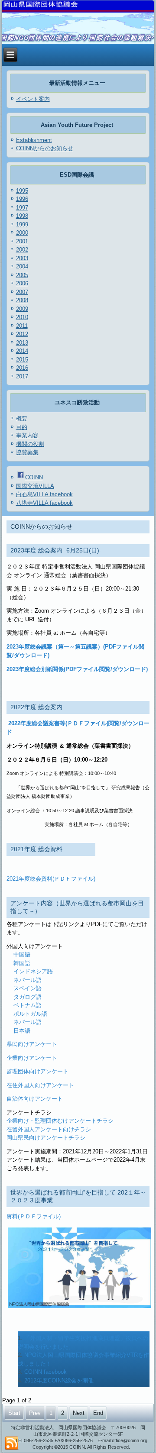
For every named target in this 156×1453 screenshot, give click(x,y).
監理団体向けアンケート (37, 1071)
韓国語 (21, 963)
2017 (22, 376)
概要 (21, 418)
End (98, 1413)
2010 (22, 317)
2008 (22, 300)
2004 (22, 266)
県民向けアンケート (31, 1044)
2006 (22, 283)
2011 (22, 326)
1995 (22, 190)
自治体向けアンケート (34, 1098)
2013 (22, 342)
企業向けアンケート (31, 1058)
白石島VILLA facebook (44, 494)
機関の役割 (30, 444)
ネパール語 (27, 980)
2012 (22, 334)
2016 (22, 368)
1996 (22, 199)
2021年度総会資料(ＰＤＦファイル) (50, 878)
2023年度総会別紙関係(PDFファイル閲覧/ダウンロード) (77, 669)
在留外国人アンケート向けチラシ (48, 1129)
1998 (22, 216)
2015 (22, 359)
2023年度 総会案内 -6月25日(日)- (55, 550)
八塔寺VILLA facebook (44, 503)
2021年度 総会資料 (36, 849)
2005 (22, 275)
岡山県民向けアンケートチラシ (45, 1137)
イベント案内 (33, 99)
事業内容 (27, 435)
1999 (22, 224)
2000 (22, 232)
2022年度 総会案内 (36, 707)
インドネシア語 (33, 971)
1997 (22, 207)
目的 (21, 427)
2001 (22, 241)
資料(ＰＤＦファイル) (33, 1216)
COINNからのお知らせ (44, 148)
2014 (22, 351)
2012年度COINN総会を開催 (59, 1380)
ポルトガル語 (30, 1014)
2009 (22, 309)
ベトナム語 (27, 1005)
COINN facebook (45, 1372)
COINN (34, 477)
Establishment (34, 140)
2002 (22, 249)
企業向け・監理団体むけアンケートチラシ (60, 1120)
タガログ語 (27, 997)
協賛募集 (27, 452)
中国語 (21, 954)
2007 (22, 292)
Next (78, 1413)
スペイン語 (27, 988)
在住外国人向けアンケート (40, 1085)
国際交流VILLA (35, 486)
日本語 (21, 1030)
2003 (22, 258)
